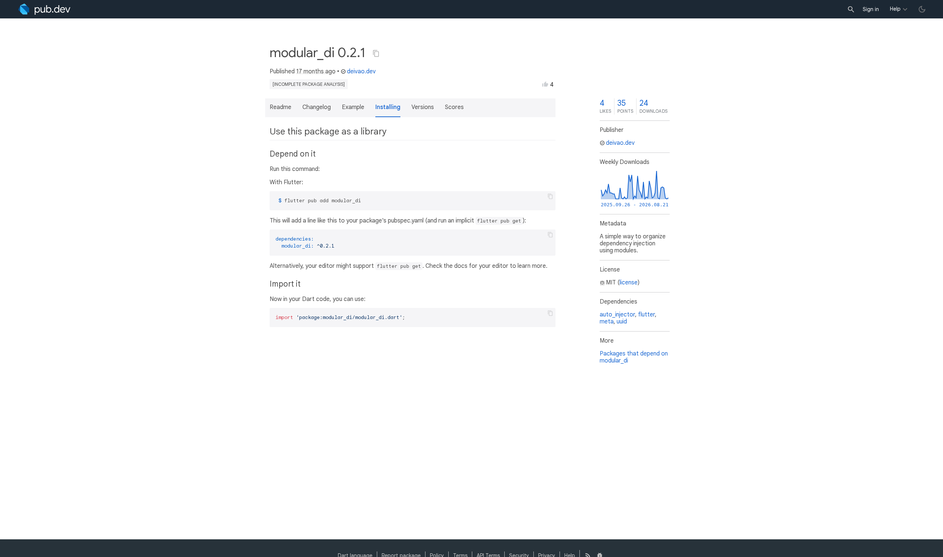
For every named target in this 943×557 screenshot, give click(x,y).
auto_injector (617, 314)
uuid (622, 321)
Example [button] (353, 107)
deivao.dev (361, 71)
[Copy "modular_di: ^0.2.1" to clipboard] (376, 53)
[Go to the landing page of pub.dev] (44, 9)
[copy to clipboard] (550, 196)
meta (607, 321)
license (629, 282)
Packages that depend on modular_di (634, 357)
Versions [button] (422, 107)
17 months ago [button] (316, 71)
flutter (646, 314)
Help (895, 9)
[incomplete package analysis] (309, 84)
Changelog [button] (316, 107)
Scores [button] (454, 107)
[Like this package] (545, 84)
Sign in (871, 9)
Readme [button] (280, 107)
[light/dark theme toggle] (922, 9)
